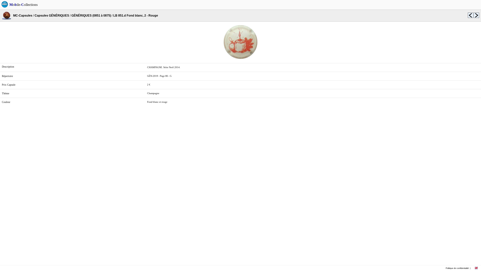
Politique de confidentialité (457, 268)
